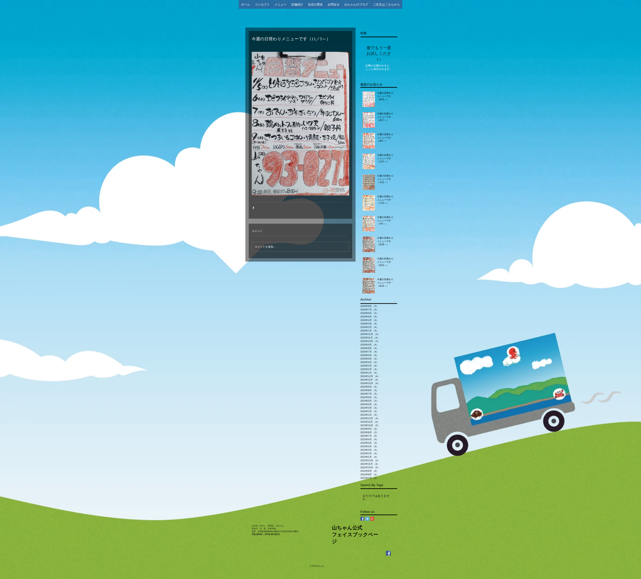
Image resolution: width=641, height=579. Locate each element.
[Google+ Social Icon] (372, 519)
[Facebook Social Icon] (362, 519)
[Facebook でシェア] (253, 207)
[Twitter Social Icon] (367, 519)
